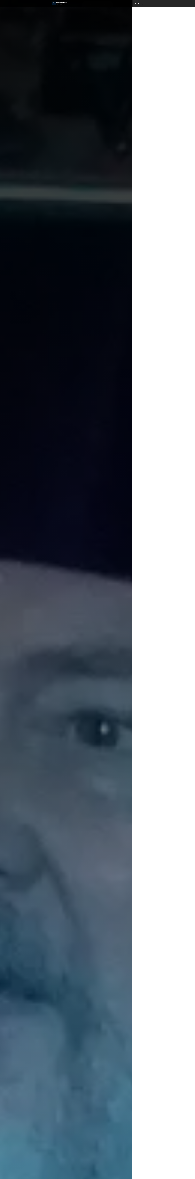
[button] (135, 3)
